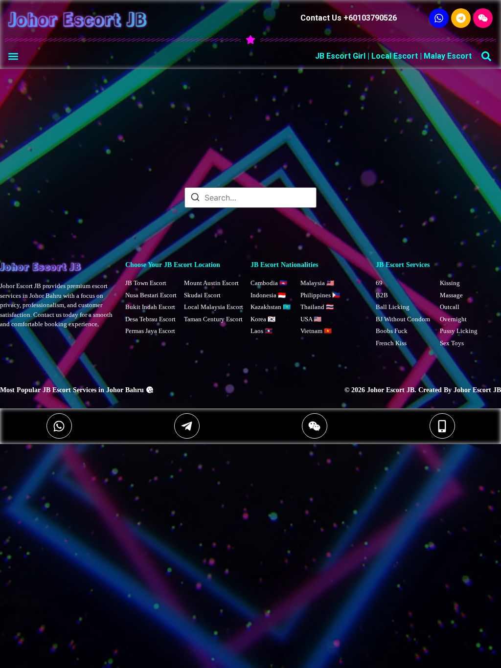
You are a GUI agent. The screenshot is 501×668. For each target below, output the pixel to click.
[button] (13, 56)
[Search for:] (250, 197)
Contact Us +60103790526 (348, 17)
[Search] (195, 198)
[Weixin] (483, 18)
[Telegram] (461, 18)
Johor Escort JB (77, 18)
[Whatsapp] (439, 18)
